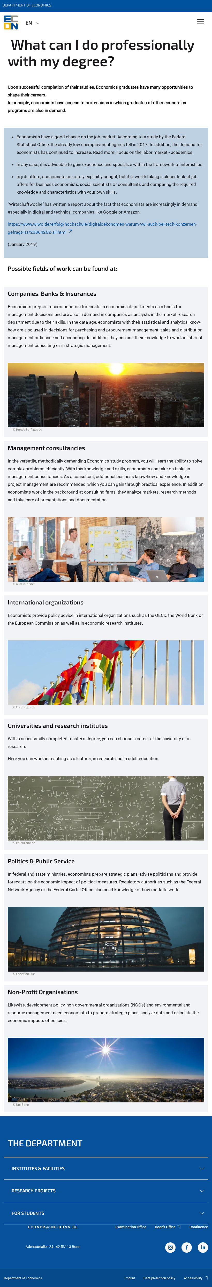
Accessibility (193, 1278)
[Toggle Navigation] (200, 22)
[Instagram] (170, 1248)
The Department (45, 1143)
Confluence (199, 1227)
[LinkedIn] (203, 1248)
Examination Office (130, 1227)
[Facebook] (186, 1248)
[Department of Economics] (11, 22)
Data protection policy (159, 1278)
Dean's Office (165, 1227)
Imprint (130, 1278)
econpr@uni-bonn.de (53, 1227)
